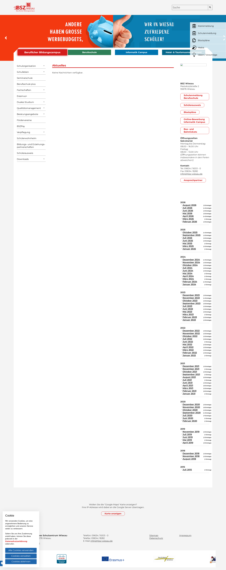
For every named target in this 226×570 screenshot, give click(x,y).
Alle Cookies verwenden (21, 550)
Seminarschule (25, 78)
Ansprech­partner (193, 180)
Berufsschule (89, 52)
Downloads (23, 159)
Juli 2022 (187, 339)
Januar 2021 (189, 393)
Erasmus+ (22, 96)
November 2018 (191, 456)
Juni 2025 (188, 240)
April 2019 (188, 442)
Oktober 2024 (190, 265)
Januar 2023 (189, 320)
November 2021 (191, 369)
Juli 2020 (187, 415)
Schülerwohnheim (26, 138)
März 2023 (188, 314)
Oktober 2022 (190, 336)
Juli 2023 (187, 306)
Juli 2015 (187, 469)
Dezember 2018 (191, 453)
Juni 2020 (188, 418)
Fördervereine (24, 120)
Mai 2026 (187, 213)
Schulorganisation (26, 66)
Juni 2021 (188, 382)
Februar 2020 (190, 421)
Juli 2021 (187, 380)
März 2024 (188, 279)
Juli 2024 (187, 268)
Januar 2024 (189, 284)
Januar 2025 (189, 249)
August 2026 (189, 205)
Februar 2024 (190, 281)
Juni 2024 (188, 270)
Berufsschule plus (26, 84)
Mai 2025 (187, 243)
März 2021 (188, 388)
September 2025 (191, 235)
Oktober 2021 (190, 371)
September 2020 (192, 412)
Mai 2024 (187, 273)
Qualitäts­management (29, 108)
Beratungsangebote (27, 114)
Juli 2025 (187, 238)
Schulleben (23, 72)
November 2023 (191, 298)
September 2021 (191, 374)
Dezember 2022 (191, 330)
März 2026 (188, 219)
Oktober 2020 (190, 410)
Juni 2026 (188, 210)
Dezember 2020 (191, 404)
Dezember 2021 (191, 366)
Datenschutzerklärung (16, 541)
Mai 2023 (187, 311)
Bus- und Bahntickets (190, 130)
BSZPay (21, 126)
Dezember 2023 (191, 295)
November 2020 (191, 407)
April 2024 (188, 276)
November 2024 (191, 262)
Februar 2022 (190, 352)
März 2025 (188, 246)
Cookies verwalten (21, 556)
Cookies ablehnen (21, 561)
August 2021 (189, 377)
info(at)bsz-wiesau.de (191, 174)
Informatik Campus (136, 52)
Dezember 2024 (191, 259)
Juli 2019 (187, 434)
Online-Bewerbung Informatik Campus (194, 120)
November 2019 (191, 431)
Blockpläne (190, 112)
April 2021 (188, 385)
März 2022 (188, 350)
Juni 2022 (188, 341)
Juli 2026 (187, 208)
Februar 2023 (190, 317)
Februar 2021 (189, 391)
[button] (4, 38)
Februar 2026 (190, 221)
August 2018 (189, 459)
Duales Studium (25, 102)
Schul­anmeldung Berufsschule (193, 96)
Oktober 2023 (190, 300)
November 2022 (191, 333)
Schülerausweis (25, 153)
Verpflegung (23, 132)
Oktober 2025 (190, 232)
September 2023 (191, 303)
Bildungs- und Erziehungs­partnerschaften (31, 145)
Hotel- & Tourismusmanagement (184, 52)
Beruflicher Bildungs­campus (42, 52)
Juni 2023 (188, 309)
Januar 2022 (189, 355)
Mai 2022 (187, 344)
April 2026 (188, 216)
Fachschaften (24, 90)
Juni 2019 (188, 437)
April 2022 (188, 347)
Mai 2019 (187, 440)
